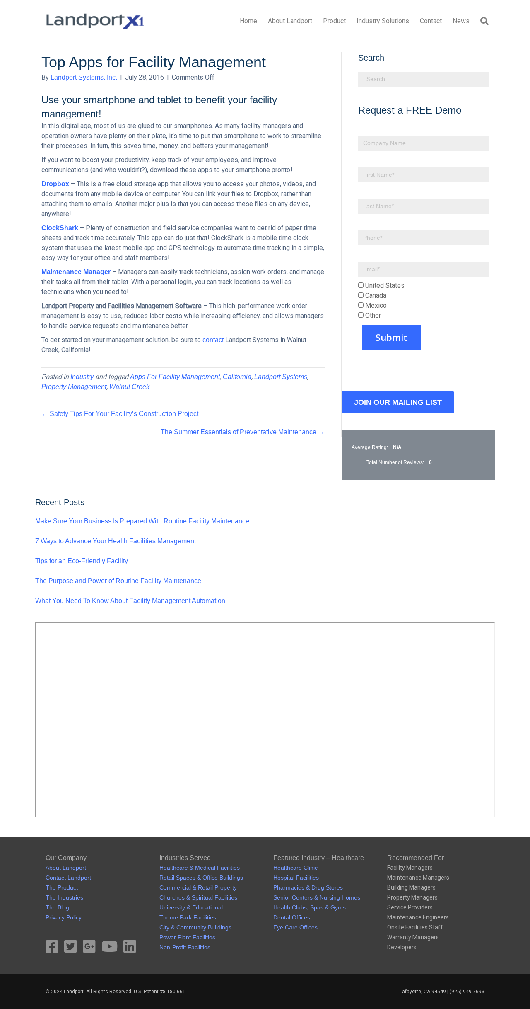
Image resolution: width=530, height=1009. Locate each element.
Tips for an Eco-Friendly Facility (81, 560)
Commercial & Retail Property (198, 887)
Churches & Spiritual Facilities (198, 897)
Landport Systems (280, 376)
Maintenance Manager (76, 271)
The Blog (57, 907)
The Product (62, 887)
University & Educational (191, 907)
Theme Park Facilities (187, 917)
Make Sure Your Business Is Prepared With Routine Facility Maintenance (142, 521)
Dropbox (55, 183)
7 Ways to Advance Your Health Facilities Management (115, 541)
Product (334, 21)
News (461, 21)
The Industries (64, 897)
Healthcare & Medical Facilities (199, 867)
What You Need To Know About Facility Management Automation (130, 600)
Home (248, 21)
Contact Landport (68, 877)
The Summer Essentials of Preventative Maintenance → (243, 431)
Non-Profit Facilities (184, 947)
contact (213, 339)
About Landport (290, 21)
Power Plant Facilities (187, 937)
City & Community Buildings (195, 927)
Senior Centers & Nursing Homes (316, 897)
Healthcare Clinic (295, 867)
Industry (82, 376)
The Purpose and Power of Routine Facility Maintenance (118, 580)
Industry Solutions (383, 21)
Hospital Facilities (296, 877)
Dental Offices (291, 917)
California (237, 376)
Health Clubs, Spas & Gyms (309, 907)
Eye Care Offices (295, 927)
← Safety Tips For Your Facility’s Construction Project (119, 413)
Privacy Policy (64, 917)
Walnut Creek (129, 386)
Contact (431, 21)
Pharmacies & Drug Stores (308, 887)
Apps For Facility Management (175, 376)
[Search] (482, 21)
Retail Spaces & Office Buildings (201, 877)
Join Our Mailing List (398, 402)
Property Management (73, 386)
